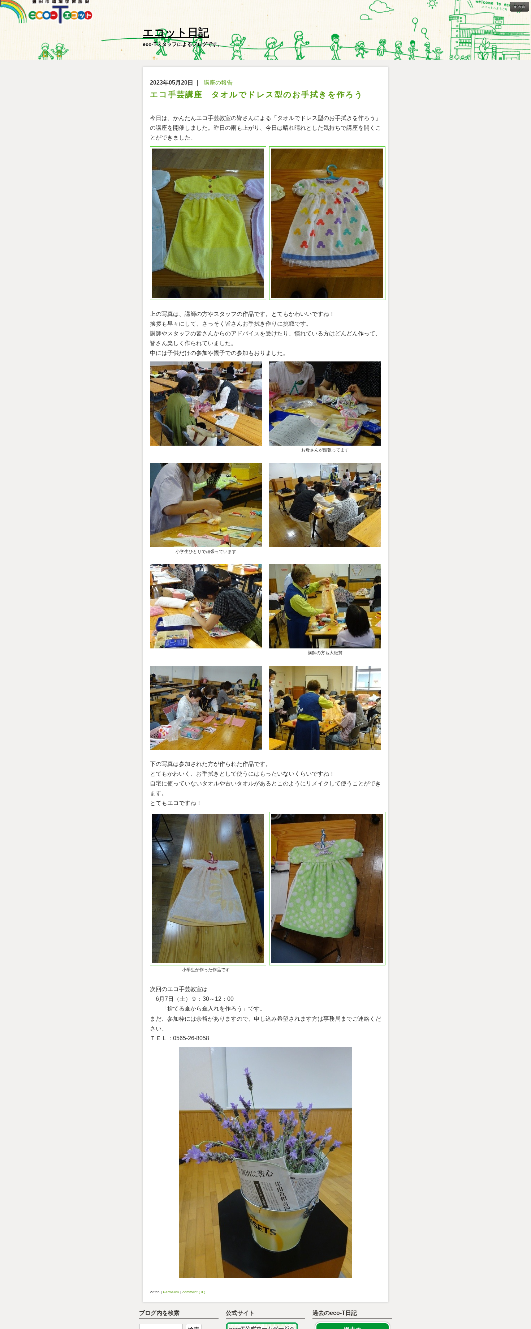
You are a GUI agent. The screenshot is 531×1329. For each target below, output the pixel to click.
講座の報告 (218, 83)
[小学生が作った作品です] (206, 888)
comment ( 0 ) (193, 1292)
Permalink (171, 1292)
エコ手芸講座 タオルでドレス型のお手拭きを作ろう (256, 94)
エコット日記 (176, 32)
